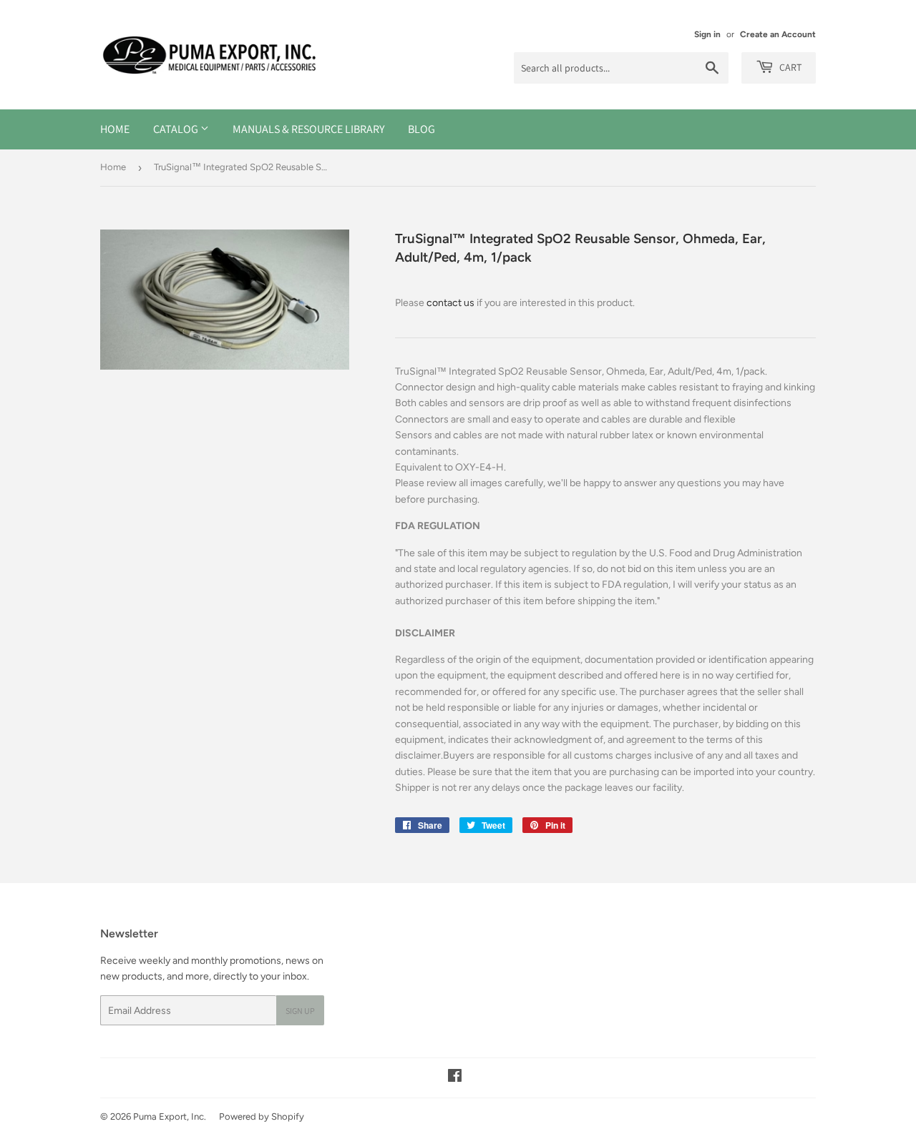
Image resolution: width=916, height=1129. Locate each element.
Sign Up (300, 1010)
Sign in (707, 34)
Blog (421, 129)
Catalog (176, 129)
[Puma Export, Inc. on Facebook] (454, 1078)
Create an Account (778, 34)
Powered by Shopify (261, 1116)
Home (115, 129)
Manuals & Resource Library (308, 129)
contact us (450, 303)
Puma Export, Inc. (169, 1116)
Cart (789, 67)
